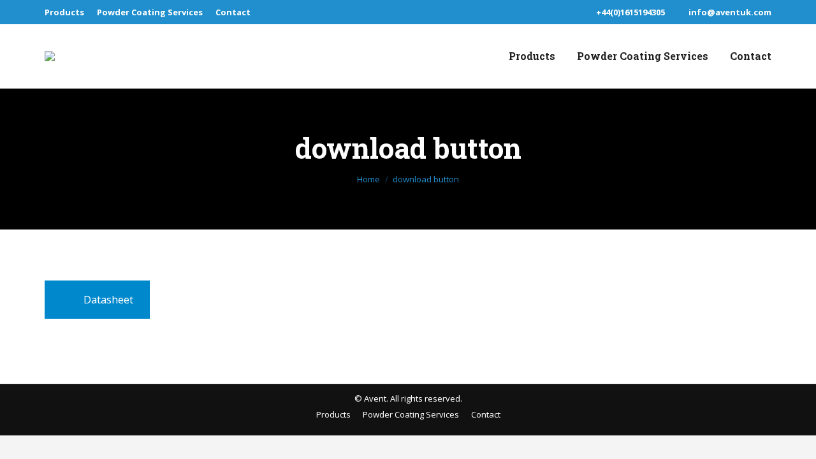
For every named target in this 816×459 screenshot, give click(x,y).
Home (368, 179)
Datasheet (108, 300)
